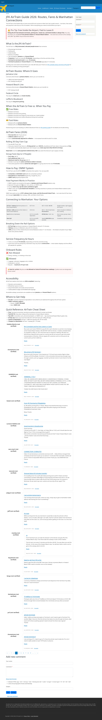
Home (39, 8)
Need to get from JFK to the (32, 560)
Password (78, 24)
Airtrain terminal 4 (30, 637)
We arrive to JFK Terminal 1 (32, 352)
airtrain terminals (29, 615)
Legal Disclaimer (34, 716)
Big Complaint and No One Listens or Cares (38, 327)
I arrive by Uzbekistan (31, 578)
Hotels (51, 8)
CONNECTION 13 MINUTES (32, 451)
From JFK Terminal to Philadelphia (34, 403)
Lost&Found (45, 8)
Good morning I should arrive (33, 426)
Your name (9, 661)
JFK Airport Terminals (59, 8)
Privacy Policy (27, 716)
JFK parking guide (46, 127)
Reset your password (81, 34)
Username (78, 19)
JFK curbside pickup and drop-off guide (58, 64)
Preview (13, 692)
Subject (8, 686)
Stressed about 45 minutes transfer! (35, 473)
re (26, 535)
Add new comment (12, 696)
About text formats (11, 679)
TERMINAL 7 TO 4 (29, 377)
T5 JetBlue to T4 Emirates (32, 597)
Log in (2, 2)
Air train (26, 513)
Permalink (37, 345)
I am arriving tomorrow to (32, 495)
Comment (9, 667)
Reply (25, 341)
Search (98, 7)
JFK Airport (10, 6)
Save (8, 692)
